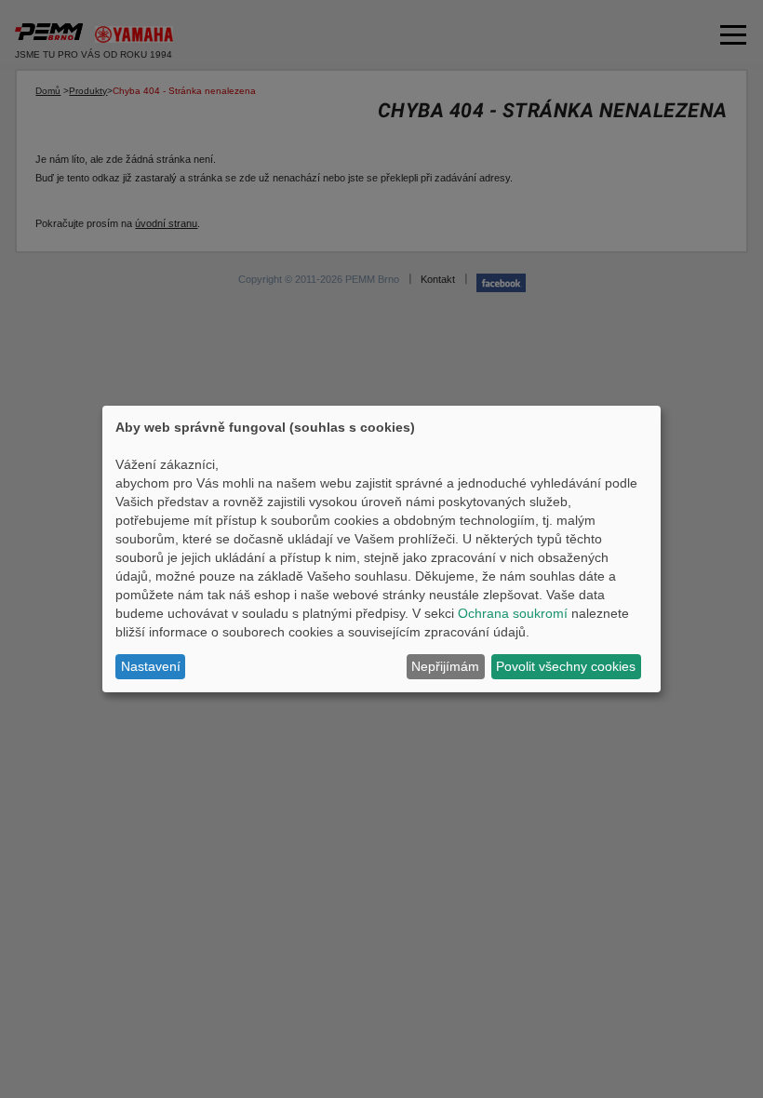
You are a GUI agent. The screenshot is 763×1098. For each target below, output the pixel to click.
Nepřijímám (445, 666)
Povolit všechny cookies (566, 666)
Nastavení (151, 666)
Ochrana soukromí (513, 613)
